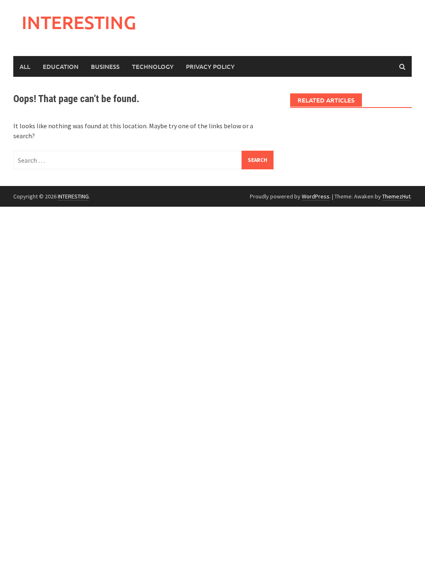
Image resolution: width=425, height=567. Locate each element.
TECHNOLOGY (152, 66)
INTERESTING (79, 22)
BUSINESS (105, 66)
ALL (25, 66)
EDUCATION (60, 66)
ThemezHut (396, 196)
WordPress (316, 196)
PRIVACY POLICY (210, 66)
